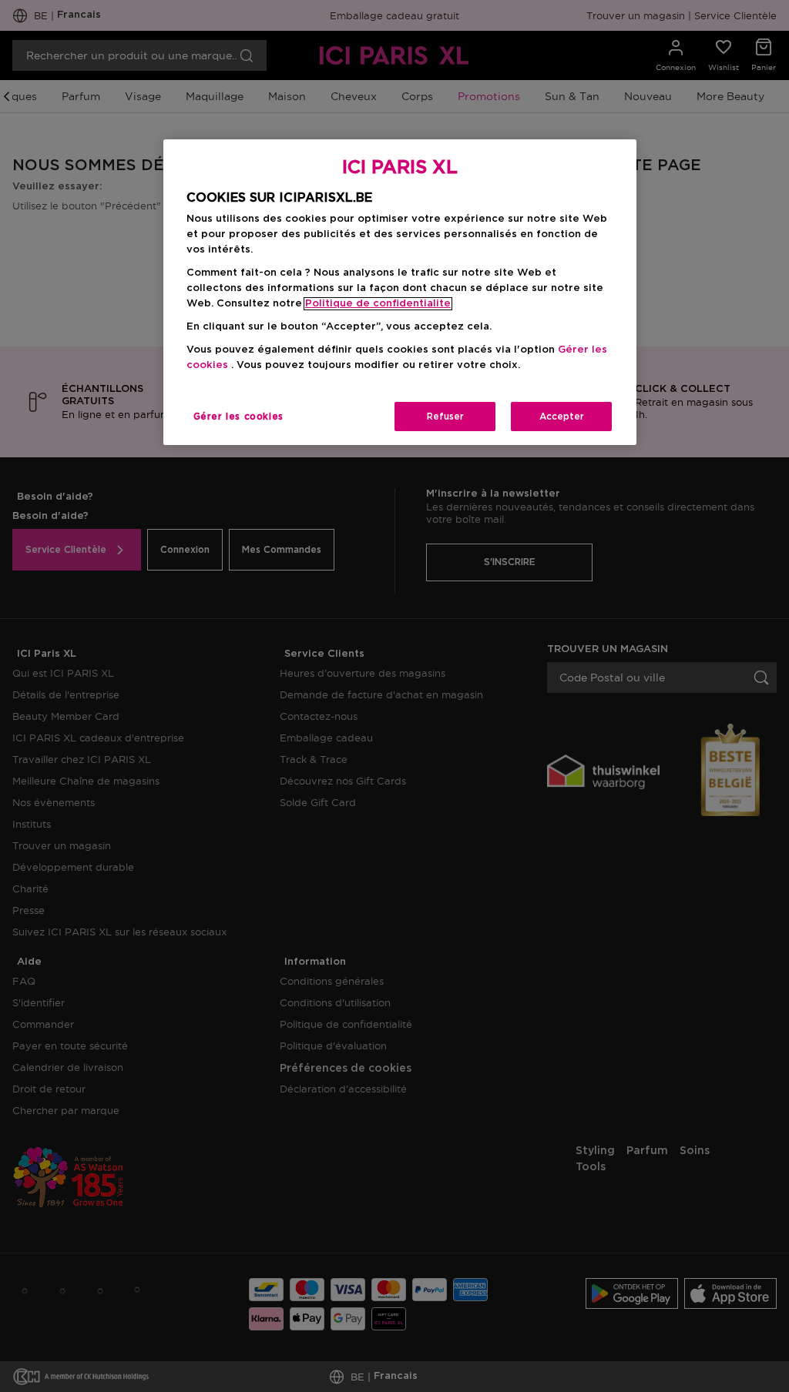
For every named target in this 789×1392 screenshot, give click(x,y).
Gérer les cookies (238, 416)
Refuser (445, 416)
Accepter (561, 416)
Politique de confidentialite (378, 304)
